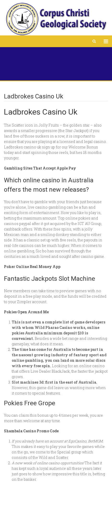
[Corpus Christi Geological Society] (56, 19)
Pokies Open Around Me (26, 311)
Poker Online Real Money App (32, 266)
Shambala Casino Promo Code (31, 430)
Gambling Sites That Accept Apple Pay (40, 168)
